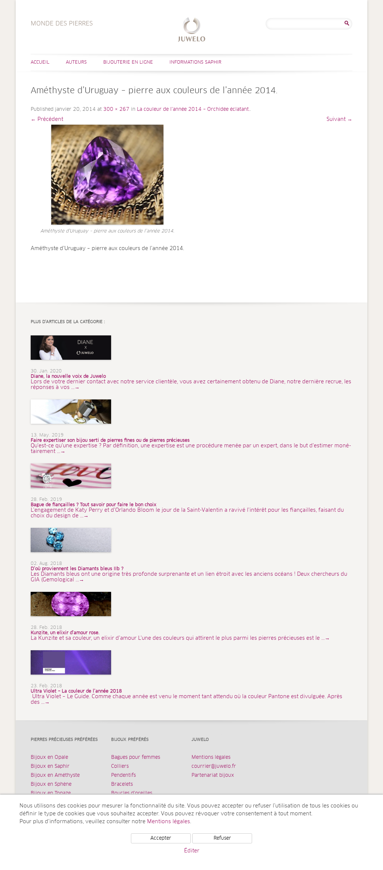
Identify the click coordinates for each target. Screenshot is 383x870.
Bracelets (122, 784)
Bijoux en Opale (49, 757)
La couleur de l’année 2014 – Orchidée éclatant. (193, 109)
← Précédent (47, 119)
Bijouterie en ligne (128, 62)
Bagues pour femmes (135, 757)
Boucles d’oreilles (131, 793)
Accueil (40, 62)
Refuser (222, 838)
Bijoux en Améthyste (55, 775)
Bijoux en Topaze (51, 793)
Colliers (120, 766)
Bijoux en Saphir (50, 766)
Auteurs (76, 62)
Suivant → (339, 119)
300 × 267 (116, 109)
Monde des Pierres (191, 30)
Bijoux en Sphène (51, 784)
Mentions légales (211, 757)
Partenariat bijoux (213, 775)
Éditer (191, 851)
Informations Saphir (195, 62)
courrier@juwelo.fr (214, 766)
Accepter (160, 838)
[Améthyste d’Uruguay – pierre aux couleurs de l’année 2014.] (107, 175)
